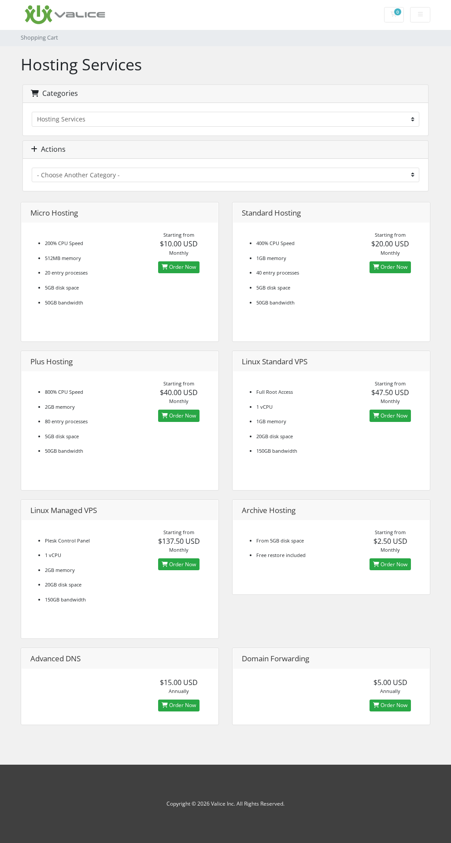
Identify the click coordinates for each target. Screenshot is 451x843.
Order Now (182, 267)
